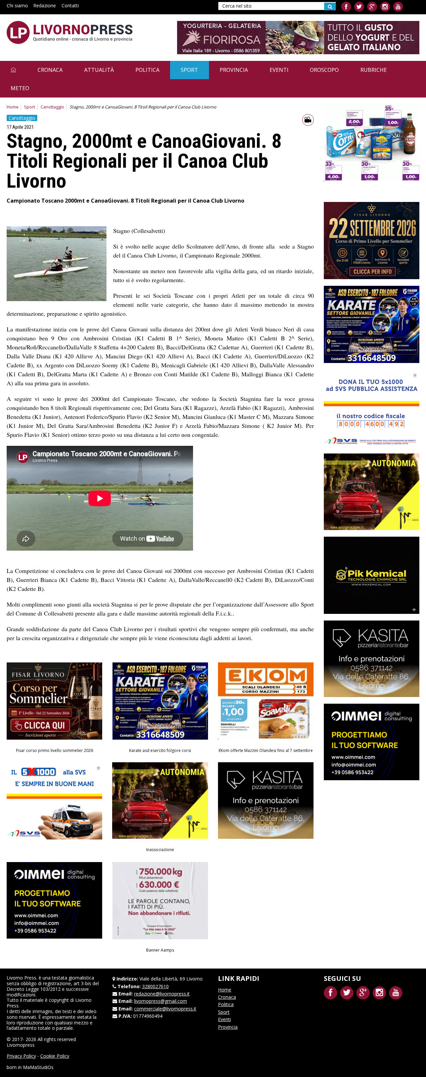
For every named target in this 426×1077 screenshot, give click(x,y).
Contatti (70, 5)
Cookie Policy (54, 1056)
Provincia (234, 70)
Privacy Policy (21, 1056)
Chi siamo (17, 5)
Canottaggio (52, 107)
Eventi (279, 70)
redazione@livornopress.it (162, 993)
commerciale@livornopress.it (165, 1008)
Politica (147, 70)
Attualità (99, 70)
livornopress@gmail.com (160, 1001)
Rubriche (373, 70)
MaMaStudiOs (38, 1067)
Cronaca (50, 70)
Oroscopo (324, 70)
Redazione (44, 5)
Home (13, 107)
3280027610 (155, 986)
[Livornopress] (69, 32)
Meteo (20, 88)
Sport (189, 70)
